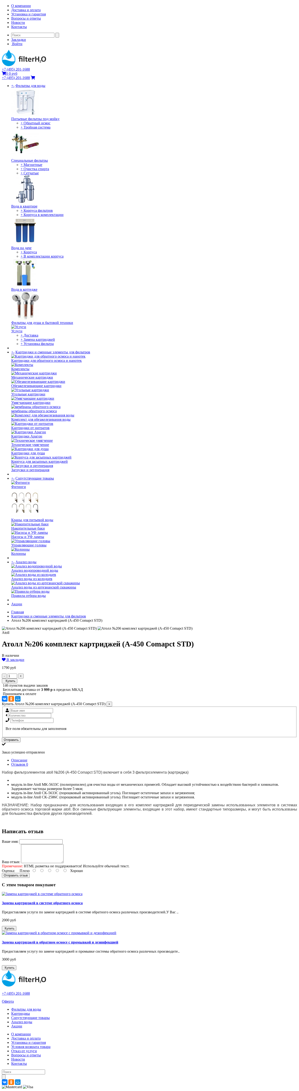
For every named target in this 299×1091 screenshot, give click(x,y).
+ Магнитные (31, 165)
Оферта (8, 1001)
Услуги (16, 331)
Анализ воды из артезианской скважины (43, 587)
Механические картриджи (32, 377)
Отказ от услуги (24, 1051)
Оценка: (8, 871)
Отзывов (19, 764)
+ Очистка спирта (35, 169)
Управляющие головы (28, 545)
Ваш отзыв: (11, 862)
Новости (18, 23)
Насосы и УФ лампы (27, 537)
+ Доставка (29, 335)
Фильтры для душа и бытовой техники (42, 323)
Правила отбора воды (28, 596)
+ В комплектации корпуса (42, 256)
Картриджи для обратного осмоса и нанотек (46, 360)
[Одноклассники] (11, 699)
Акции (16, 604)
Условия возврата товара (30, 1047)
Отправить (11, 740)
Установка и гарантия (28, 14)
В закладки (15, 660)
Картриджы (20, 1014)
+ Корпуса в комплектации (42, 215)
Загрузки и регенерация (30, 470)
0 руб (11, 73)
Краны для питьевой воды (32, 520)
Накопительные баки (28, 528)
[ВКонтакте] (4, 699)
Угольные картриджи (28, 394)
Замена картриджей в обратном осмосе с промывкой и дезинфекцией (60, 942)
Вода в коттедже (24, 289)
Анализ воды (25, 562)
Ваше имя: (10, 841)
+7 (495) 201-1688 (16, 69)
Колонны (18, 554)
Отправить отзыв (16, 875)
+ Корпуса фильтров (37, 210)
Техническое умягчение (30, 445)
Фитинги (18, 487)
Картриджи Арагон (26, 436)
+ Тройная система (35, 127)
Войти (16, 44)
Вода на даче (21, 248)
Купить (9, 681)
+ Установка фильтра (37, 344)
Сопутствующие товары (34, 478)
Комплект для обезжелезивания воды (41, 419)
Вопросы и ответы (26, 18)
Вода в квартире (24, 206)
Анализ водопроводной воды (34, 570)
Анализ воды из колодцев (31, 579)
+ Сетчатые (30, 173)
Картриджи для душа (28, 453)
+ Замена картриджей (38, 339)
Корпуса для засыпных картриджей (39, 461)
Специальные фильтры (29, 160)
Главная (17, 612)
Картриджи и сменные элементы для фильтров (52, 352)
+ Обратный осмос (35, 123)
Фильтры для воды (30, 86)
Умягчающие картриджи (30, 403)
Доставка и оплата (26, 10)
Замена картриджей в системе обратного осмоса (42, 903)
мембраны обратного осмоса (34, 411)
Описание (19, 760)
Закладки (18, 40)
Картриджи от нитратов (30, 428)
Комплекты (20, 369)
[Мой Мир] (18, 699)
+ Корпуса (29, 252)
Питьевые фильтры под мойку (35, 119)
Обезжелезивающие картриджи (36, 386)
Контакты (19, 27)
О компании (21, 6)
